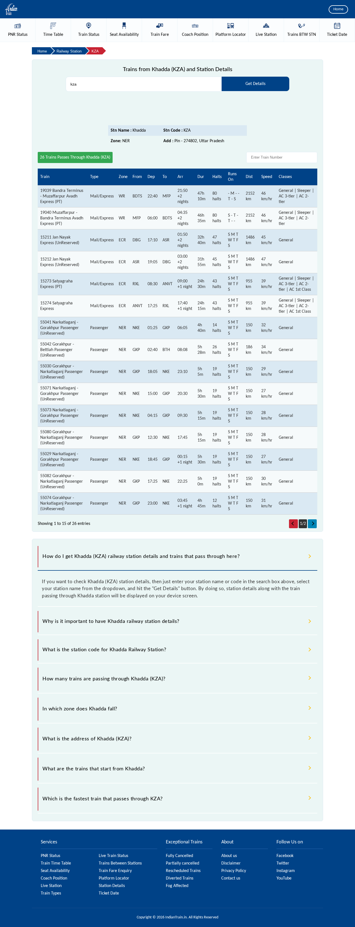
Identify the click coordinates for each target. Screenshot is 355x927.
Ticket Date (109, 893)
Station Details (112, 886)
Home (338, 9)
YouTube (284, 878)
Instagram (286, 871)
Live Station (51, 886)
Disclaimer (231, 863)
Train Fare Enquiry (115, 871)
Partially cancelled (182, 863)
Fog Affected (177, 886)
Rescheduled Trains (183, 871)
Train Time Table (56, 863)
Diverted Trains (179, 878)
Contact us (230, 878)
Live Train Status (113, 856)
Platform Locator (114, 878)
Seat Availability (55, 871)
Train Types (51, 893)
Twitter (283, 863)
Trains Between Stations (120, 863)
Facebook (285, 856)
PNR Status (50, 856)
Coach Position (54, 878)
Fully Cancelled (179, 856)
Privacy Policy (233, 871)
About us (229, 856)
